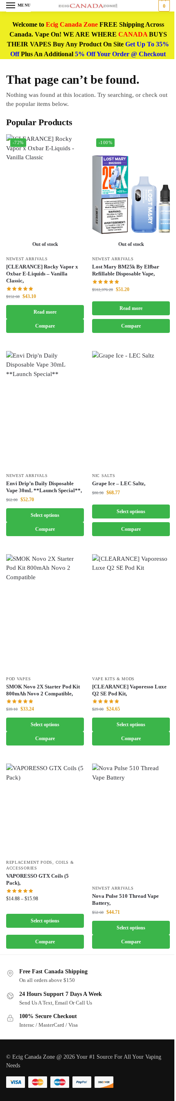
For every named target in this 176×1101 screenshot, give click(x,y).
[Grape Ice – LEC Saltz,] (131, 409)
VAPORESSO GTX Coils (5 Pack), (37, 879)
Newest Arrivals (27, 259)
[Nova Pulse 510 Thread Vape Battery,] (131, 822)
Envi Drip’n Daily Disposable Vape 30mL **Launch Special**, (44, 486)
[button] (163, 5)
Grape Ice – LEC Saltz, (118, 483)
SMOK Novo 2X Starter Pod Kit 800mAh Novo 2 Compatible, (43, 690)
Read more (45, 312)
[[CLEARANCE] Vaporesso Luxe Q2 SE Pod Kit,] (131, 612)
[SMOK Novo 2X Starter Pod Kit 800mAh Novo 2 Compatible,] (45, 612)
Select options (45, 515)
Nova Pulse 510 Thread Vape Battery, (125, 899)
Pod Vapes (18, 679)
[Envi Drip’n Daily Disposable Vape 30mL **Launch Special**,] (45, 409)
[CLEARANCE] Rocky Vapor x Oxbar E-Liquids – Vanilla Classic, (42, 274)
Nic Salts (103, 475)
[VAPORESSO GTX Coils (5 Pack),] (45, 809)
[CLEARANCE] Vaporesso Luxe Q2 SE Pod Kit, (129, 690)
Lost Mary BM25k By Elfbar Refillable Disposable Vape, (125, 270)
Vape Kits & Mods (113, 679)
